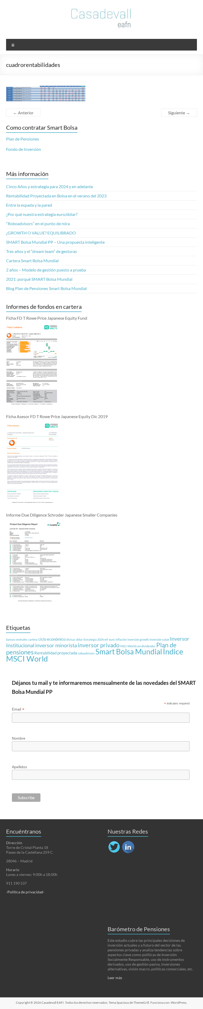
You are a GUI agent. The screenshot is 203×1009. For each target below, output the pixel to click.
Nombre (18, 738)
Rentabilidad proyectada (55, 652)
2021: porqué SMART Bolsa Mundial (39, 279)
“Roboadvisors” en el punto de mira (38, 223)
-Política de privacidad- (25, 892)
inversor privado (98, 645)
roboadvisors (86, 653)
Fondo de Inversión (23, 149)
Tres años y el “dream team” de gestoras (41, 251)
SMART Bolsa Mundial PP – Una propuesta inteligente (55, 242)
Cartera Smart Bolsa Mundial (32, 260)
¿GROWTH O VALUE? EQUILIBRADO (41, 232)
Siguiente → (179, 112)
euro (112, 639)
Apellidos (19, 767)
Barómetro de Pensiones (139, 929)
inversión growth (138, 639)
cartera (33, 639)
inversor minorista (56, 645)
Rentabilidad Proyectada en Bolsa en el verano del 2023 (56, 195)
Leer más (115, 977)
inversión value (159, 639)
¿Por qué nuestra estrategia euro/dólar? (41, 214)
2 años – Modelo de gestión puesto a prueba (46, 269)
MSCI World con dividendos (137, 646)
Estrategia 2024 (94, 639)
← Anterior (23, 112)
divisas (70, 639)
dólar (79, 639)
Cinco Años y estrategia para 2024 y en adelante (49, 186)
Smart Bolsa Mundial (128, 651)
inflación (121, 639)
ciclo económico (52, 639)
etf (106, 639)
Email (18, 709)
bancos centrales (16, 639)
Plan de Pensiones (22, 138)
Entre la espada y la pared (29, 204)
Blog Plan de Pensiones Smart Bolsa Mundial (46, 288)
